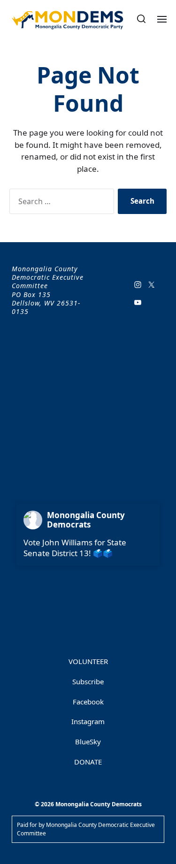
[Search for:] (60, 203)
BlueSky (88, 741)
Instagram (88, 721)
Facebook (88, 701)
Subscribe (88, 681)
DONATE (88, 761)
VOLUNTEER (88, 661)
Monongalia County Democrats (86, 520)
